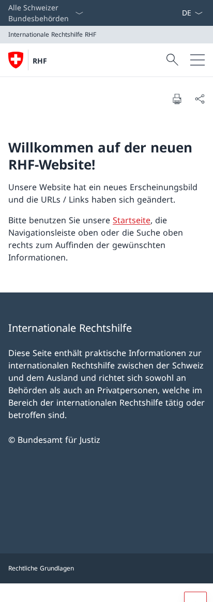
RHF (40, 61)
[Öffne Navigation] (197, 60)
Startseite (131, 220)
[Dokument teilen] (199, 98)
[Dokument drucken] (176, 98)
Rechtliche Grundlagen (41, 568)
